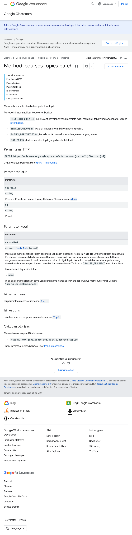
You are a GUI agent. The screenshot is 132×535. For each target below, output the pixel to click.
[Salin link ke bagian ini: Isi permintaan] (28, 295)
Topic (44, 301)
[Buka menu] (5, 4)
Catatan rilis (10, 450)
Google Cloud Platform (15, 496)
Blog (91, 436)
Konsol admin (53, 436)
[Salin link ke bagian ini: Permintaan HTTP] (33, 150)
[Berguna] (120, 58)
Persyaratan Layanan (15, 460)
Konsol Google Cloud (57, 446)
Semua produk (11, 506)
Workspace (38, 4)
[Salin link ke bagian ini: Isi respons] (23, 311)
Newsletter (94, 441)
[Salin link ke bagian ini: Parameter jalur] (30, 172)
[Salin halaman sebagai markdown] (87, 66)
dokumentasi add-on (91, 25)
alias (74, 199)
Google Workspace (25, 58)
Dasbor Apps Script (56, 441)
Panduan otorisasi (54, 346)
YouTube (94, 451)
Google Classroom (18, 14)
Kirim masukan (116, 66)
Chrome (8, 486)
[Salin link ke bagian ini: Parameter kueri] (31, 227)
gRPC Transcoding (46, 162)
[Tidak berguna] (125, 58)
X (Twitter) (94, 446)
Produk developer (13, 445)
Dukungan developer (14, 455)
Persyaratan (10, 520)
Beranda (8, 58)
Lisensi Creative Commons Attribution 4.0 (89, 381)
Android (8, 481)
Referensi (64, 58)
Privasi (22, 520)
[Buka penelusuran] (92, 4)
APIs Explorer (53, 451)
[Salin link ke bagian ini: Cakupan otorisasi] (33, 327)
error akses (16, 122)
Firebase (8, 491)
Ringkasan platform (14, 440)
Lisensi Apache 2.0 (42, 384)
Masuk (124, 4)
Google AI (9, 501)
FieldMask (22, 248)
